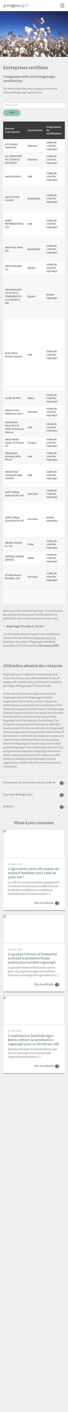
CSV (12, 112)
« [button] (59, 596)
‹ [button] (64, 596)
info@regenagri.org (44, 637)
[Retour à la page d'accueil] (15, 6)
